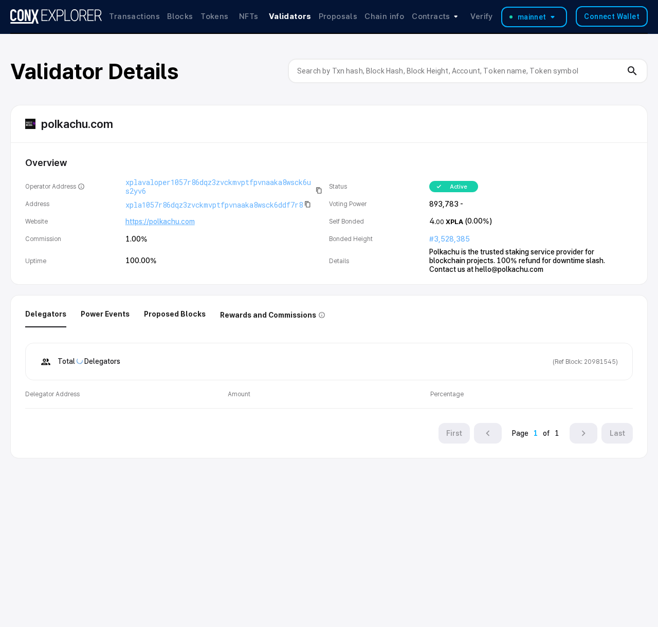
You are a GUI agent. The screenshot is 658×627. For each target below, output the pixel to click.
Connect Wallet (611, 16)
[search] (632, 71)
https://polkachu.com (160, 221)
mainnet (532, 17)
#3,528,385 (449, 239)
